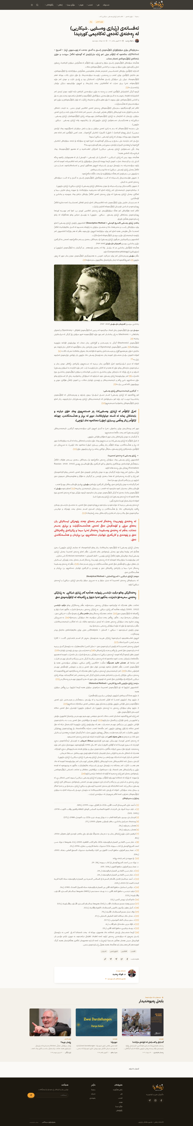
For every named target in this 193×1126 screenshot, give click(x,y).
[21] (58, 679)
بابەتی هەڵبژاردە (117, 1089)
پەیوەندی (92, 1098)
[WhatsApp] (110, 959)
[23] (100, 720)
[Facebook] (127, 959)
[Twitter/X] (122, 959)
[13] (84, 513)
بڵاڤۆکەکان (49, 5)
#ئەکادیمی (124, 951)
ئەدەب (90, 5)
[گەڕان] (37, 5)
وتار (91, 22)
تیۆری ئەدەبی (129, 16)
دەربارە (93, 1094)
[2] (132, 259)
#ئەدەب (133, 951)
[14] (77, 563)
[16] (67, 617)
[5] (129, 346)
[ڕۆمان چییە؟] (50, 1022)
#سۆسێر (104, 951)
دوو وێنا (114, 1042)
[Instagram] (155, 1100)
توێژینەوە (161, 1039)
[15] (115, 613)
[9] (115, 384)
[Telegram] (116, 959)
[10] (103, 403)
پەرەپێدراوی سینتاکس (48, 1122)
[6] (59, 351)
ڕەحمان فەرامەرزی (158, 1052)
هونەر (81, 5)
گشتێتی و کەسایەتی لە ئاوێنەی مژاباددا (148, 1042)
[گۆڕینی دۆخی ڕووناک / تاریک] (31, 5)
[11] (75, 449)
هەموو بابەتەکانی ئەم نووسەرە (117, 979)
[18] (93, 650)
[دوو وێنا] (96, 1022)
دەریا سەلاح (114, 1052)
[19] (57, 650)
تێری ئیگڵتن (68, 1052)
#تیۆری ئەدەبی (114, 951)
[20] (124, 670)
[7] (132, 359)
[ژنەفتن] (156, 4)
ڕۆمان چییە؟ (66, 1042)
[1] (127, 87)
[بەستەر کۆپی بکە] (105, 959)
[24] (83, 773)
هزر (98, 5)
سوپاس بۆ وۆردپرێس (34, 1122)
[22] (65, 703)
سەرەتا (137, 16)
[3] (84, 259)
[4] (132, 338)
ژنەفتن (60, 5)
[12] (73, 488)
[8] (130, 376)
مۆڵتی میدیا (71, 5)
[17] (116, 642)
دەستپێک (106, 5)
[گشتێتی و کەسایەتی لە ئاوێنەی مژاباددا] (143, 1022)
